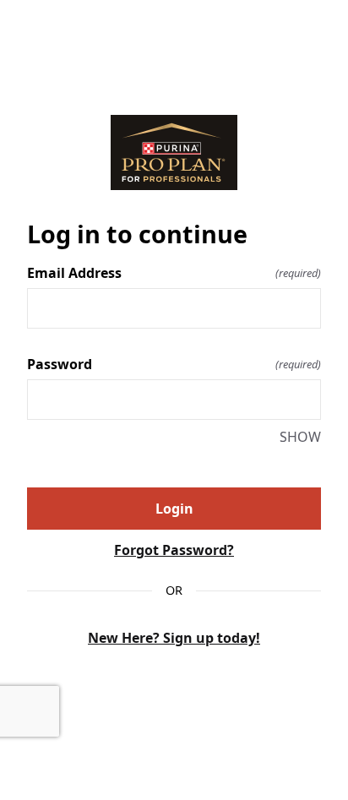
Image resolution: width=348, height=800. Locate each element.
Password (174, 364)
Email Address (174, 272)
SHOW (300, 436)
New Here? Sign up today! (174, 638)
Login (174, 508)
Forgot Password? (174, 550)
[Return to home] (174, 152)
